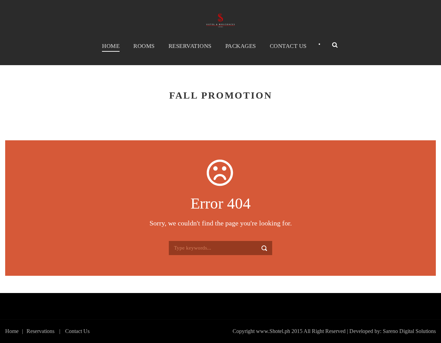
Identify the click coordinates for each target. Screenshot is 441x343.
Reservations (190, 46)
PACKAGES (240, 46)
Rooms (144, 46)
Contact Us (288, 46)
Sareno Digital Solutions (409, 331)
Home (111, 46)
